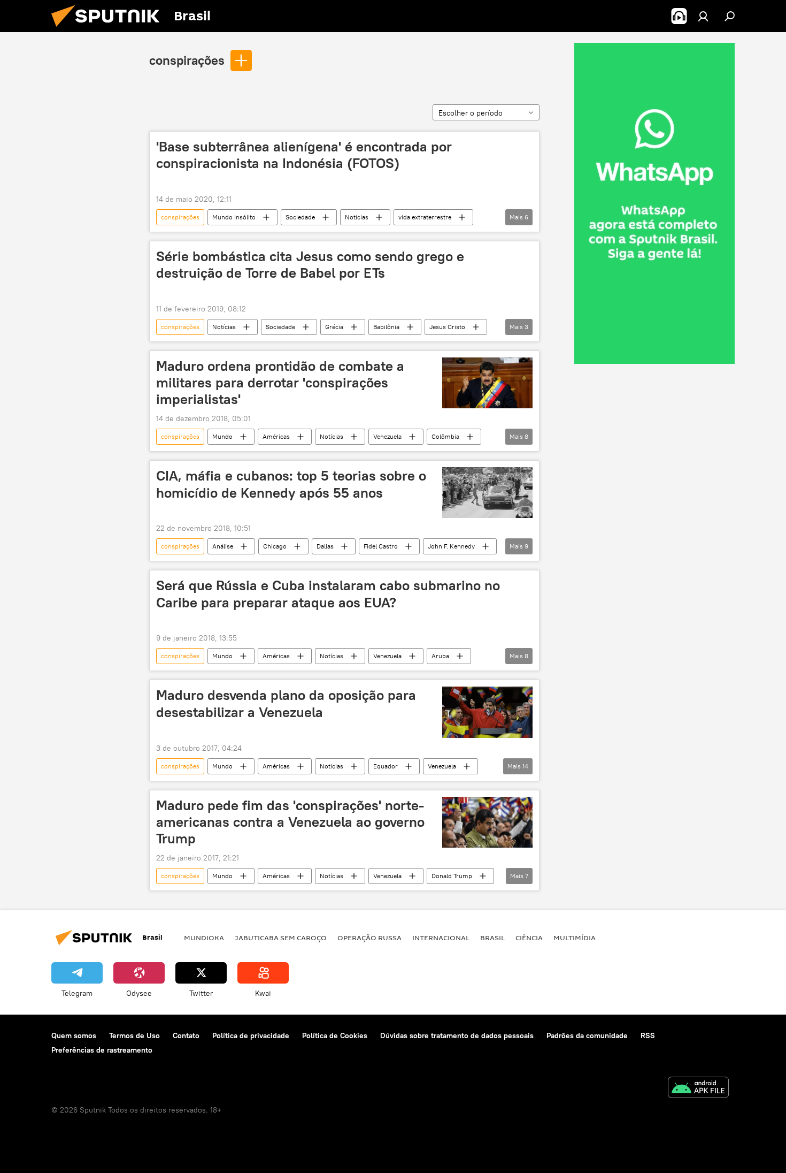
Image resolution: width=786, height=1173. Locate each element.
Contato (186, 1035)
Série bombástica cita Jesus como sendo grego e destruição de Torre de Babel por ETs (310, 264)
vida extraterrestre (424, 217)
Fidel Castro (381, 546)
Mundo (222, 436)
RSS (648, 1035)
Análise (222, 546)
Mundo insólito (234, 217)
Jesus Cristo (447, 327)
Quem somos (73, 1035)
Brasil (492, 937)
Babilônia (386, 327)
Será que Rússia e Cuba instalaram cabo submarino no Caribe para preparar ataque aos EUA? (328, 594)
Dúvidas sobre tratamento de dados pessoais (457, 1035)
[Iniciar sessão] (703, 16)
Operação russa (369, 937)
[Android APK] (698, 1089)
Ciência (529, 937)
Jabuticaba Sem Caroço (281, 937)
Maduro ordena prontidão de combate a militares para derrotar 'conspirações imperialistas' (280, 382)
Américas (276, 436)
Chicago (275, 546)
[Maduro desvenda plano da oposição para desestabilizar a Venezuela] (487, 712)
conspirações (187, 60)
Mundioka (204, 937)
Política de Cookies (334, 1035)
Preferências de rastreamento (101, 1050)
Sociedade (300, 217)
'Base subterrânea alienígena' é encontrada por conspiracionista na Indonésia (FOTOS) (304, 155)
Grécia (334, 327)
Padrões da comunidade (587, 1035)
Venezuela (387, 436)
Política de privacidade (250, 1035)
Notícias (356, 217)
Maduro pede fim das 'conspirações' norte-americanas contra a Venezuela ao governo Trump (290, 822)
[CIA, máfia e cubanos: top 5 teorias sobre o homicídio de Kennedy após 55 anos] (487, 492)
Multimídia (574, 937)
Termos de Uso (134, 1035)
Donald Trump (451, 876)
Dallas (325, 546)
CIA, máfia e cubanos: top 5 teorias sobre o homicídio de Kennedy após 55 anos (291, 484)
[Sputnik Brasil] (109, 29)
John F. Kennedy (451, 546)
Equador (385, 766)
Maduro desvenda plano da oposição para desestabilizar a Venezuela (286, 703)
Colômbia (445, 436)
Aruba (440, 656)
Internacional (440, 937)
